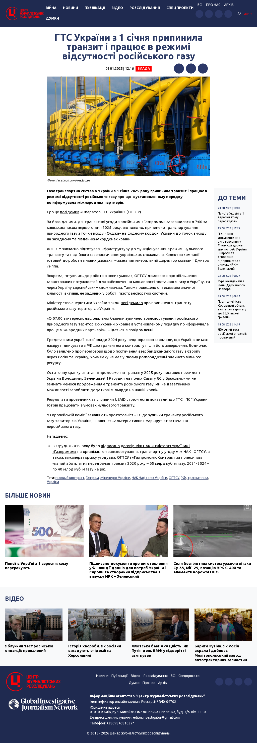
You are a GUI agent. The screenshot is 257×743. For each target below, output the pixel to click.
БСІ (200, 5)
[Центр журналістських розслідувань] (24, 13)
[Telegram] (203, 68)
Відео (117, 8)
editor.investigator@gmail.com (156, 717)
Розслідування (145, 8)
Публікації (95, 8)
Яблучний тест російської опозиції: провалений (232, 333)
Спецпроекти (180, 8)
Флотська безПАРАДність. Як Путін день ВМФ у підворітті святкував (160, 650)
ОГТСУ (174, 478)
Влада (144, 68)
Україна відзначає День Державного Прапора (231, 285)
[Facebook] (179, 68)
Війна (51, 8)
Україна (53, 482)
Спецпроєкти (189, 676)
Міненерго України (115, 478)
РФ (183, 478)
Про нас (213, 5)
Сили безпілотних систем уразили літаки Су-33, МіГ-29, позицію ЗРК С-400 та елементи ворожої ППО (212, 567)
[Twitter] (191, 68)
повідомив (69, 212)
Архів (229, 5)
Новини (70, 8)
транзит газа (197, 478)
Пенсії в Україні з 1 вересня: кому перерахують (231, 217)
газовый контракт (69, 478)
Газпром (92, 478)
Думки (52, 18)
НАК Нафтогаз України (149, 478)
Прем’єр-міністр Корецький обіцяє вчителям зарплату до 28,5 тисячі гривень (232, 309)
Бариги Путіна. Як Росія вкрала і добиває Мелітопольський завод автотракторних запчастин (221, 653)
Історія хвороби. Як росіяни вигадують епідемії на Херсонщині (94, 650)
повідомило (132, 303)
